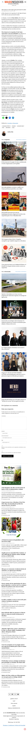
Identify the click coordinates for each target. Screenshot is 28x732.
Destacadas (15, 123)
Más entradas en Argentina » (21, 139)
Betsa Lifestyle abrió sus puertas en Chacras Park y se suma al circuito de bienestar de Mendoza (13, 614)
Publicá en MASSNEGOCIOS (14, 708)
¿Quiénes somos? (14, 698)
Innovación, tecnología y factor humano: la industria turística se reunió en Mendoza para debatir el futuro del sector (14, 322)
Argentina (9, 123)
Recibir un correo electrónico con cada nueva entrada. (11, 452)
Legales (14, 705)
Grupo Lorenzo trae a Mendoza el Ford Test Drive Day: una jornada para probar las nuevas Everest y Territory (13, 503)
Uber (3, 127)
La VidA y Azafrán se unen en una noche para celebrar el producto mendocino (14, 600)
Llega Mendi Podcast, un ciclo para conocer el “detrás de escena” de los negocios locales (14, 400)
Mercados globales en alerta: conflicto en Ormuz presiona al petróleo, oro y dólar (12, 188)
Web (2, 440)
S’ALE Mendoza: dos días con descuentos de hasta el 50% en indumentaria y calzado (13, 488)
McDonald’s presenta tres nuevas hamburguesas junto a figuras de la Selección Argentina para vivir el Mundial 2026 (13, 214)
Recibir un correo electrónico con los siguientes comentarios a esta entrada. (14, 448)
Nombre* (3, 431)
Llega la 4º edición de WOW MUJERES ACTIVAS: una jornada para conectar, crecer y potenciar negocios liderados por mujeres (13, 374)
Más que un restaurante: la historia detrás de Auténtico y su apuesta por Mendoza (14, 569)
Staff (14, 701)
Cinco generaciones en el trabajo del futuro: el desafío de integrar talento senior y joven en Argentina (14, 266)
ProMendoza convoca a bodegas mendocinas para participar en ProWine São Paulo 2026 (13, 661)
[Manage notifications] (25, 729)
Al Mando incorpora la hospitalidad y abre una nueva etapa (13, 540)
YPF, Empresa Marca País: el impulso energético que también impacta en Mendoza (14, 240)
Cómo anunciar (14, 703)
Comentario (4, 415)
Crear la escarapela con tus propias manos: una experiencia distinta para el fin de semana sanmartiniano (14, 646)
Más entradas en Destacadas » (20, 271)
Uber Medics (8, 127)
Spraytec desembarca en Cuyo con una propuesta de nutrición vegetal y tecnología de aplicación (14, 295)
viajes (13, 127)
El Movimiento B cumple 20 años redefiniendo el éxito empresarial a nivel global (14, 162)
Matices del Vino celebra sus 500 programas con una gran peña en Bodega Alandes (13, 676)
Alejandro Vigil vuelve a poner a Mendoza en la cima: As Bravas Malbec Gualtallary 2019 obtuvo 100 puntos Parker (14, 630)
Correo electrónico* (5, 435)
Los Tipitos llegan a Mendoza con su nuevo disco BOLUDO (13, 348)
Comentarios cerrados (6, 499)
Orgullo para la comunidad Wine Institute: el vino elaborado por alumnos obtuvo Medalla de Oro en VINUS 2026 (14, 554)
